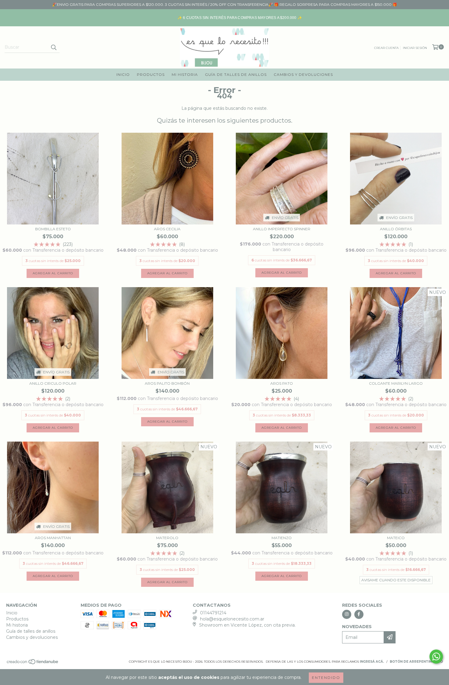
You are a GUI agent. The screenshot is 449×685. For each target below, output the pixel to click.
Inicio (123, 74)
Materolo (167, 537)
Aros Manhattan (53, 537)
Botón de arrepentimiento (416, 662)
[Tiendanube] (33, 663)
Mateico (396, 537)
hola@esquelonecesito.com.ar (232, 619)
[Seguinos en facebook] (358, 614)
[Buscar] (53, 47)
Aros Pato (281, 383)
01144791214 (213, 613)
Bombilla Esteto (53, 229)
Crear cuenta (386, 48)
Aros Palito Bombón (167, 383)
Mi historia (185, 74)
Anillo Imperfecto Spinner (281, 229)
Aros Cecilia (167, 229)
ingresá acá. (372, 662)
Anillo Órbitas (396, 229)
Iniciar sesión (415, 48)
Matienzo (282, 537)
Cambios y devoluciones (303, 74)
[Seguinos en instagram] (346, 614)
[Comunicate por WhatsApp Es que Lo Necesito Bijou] (436, 657)
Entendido (326, 677)
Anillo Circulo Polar (52, 383)
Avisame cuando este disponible (396, 580)
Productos (151, 74)
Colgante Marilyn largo (396, 383)
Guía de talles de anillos (236, 74)
